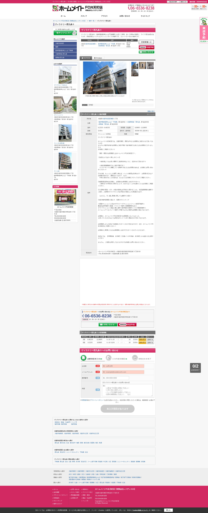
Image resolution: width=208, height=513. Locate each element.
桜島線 (101, 124)
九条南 (88, 474)
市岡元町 (102, 474)
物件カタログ (58, 504)
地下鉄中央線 (73, 477)
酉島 (81, 443)
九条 (70, 461)
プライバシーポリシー (97, 400)
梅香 (94, 44)
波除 (78, 474)
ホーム (56, 489)
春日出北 (62, 443)
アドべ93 (56, 171)
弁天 (70, 474)
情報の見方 (151, 111)
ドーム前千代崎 (92, 461)
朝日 (96, 443)
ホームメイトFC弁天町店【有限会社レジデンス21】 (115, 489)
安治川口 (62, 452)
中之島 (105, 461)
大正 (109, 461)
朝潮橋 (138, 461)
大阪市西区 (67, 433)
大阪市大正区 (84, 433)
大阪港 (113, 482)
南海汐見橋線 (136, 477)
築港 (115, 474)
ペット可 (85, 501)
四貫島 (92, 443)
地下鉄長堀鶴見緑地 (107, 477)
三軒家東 (109, 474)
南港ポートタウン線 (93, 479)
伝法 (67, 443)
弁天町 (78, 461)
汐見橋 (143, 461)
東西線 (83, 479)
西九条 (108, 45)
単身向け (85, 489)
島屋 (100, 443)
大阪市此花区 (89, 44)
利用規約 (84, 400)
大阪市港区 (75, 433)
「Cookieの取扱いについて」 (140, 510)
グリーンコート (58, 115)
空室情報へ (145, 42)
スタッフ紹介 (75, 492)
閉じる (168, 510)
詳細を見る (142, 339)
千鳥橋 (113, 44)
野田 (73, 461)
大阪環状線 (101, 45)
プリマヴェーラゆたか (60, 85)
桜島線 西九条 (59, 57)
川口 (82, 474)
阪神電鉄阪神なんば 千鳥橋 (64, 50)
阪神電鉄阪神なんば (104, 44)
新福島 (133, 461)
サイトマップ (58, 501)
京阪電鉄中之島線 (74, 479)
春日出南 (86, 443)
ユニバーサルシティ (72, 452)
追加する (150, 339)
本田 (74, 474)
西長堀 (114, 461)
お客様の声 (74, 498)
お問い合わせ (75, 489)
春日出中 (73, 443)
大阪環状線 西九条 (61, 54)
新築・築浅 (86, 495)
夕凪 (92, 474)
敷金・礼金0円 (87, 498)
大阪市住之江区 (94, 433)
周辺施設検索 (75, 495)
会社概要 (56, 492)
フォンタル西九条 (59, 143)
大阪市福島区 (59, 433)
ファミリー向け (88, 492)
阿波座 (100, 461)
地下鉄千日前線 (126, 477)
